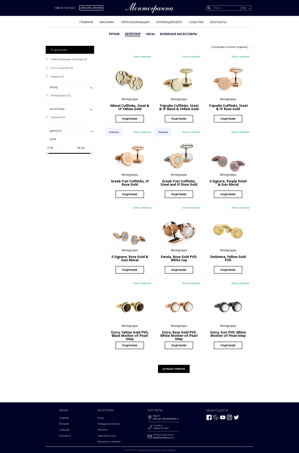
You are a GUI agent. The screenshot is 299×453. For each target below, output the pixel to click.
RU (244, 8)
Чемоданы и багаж (108, 423)
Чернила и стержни (109, 441)
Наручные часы (106, 435)
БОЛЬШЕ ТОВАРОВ (174, 368)
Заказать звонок (91, 8)
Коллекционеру (169, 22)
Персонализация (135, 22)
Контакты (218, 22)
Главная (86, 22)
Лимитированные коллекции (68, 59)
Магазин (107, 22)
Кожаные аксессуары (178, 34)
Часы (150, 34)
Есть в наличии (61, 68)
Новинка (57, 76)
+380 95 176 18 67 (64, 8)
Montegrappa (60, 95)
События (196, 22)
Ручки (114, 34)
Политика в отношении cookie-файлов (156, 450)
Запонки (133, 34)
